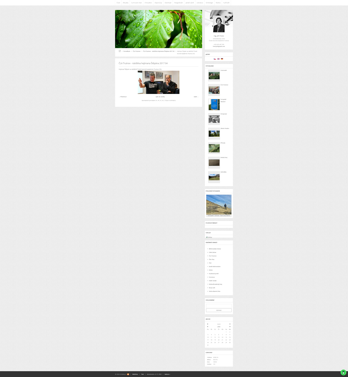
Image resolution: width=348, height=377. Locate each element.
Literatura (200, 3)
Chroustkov (148, 3)
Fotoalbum (126, 51)
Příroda (223, 143)
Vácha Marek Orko (214, 291)
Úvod (118, 3)
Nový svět (212, 288)
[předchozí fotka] (122, 82)
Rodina (218, 3)
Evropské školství (223, 100)
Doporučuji (158, 3)
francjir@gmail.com (219, 46)
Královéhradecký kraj (215, 284)
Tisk (142, 374)
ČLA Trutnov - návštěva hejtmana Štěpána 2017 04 (158, 51)
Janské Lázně (190, 3)
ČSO (210, 263)
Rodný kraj (224, 157)
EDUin (211, 270)
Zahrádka (223, 172)
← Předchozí (123, 97)
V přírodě (226, 3)
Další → (196, 97)
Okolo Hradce (225, 128)
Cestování (224, 70)
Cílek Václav (212, 252)
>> (230, 324)
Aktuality (125, 3)
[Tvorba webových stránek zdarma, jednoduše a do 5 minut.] (128, 374)
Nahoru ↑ (167, 374)
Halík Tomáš (212, 281)
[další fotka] (195, 82)
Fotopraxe (224, 114)
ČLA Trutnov (136, 51)
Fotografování (178, 3)
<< (208, 324)
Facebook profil (213, 273)
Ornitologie (209, 3)
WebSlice (135, 374)
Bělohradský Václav (215, 249)
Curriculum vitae (136, 3)
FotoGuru (212, 277)
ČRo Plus (211, 259)
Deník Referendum (214, 266)
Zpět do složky (160, 97)
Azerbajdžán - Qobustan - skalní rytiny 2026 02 (219, 215)
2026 (218, 327)
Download (168, 3)
